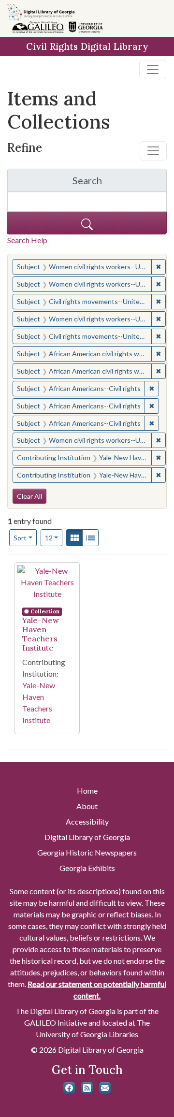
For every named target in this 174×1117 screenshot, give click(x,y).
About (87, 806)
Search (119, 182)
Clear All (29, 496)
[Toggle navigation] (152, 69)
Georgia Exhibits (87, 867)
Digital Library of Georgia (87, 836)
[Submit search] (87, 223)
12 (54, 537)
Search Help (27, 240)
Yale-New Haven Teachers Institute (40, 634)
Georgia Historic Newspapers (87, 852)
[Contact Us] (105, 1088)
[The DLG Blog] (87, 1088)
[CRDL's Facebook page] (69, 1088)
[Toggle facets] (153, 150)
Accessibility (87, 821)
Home (87, 790)
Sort (20, 538)
